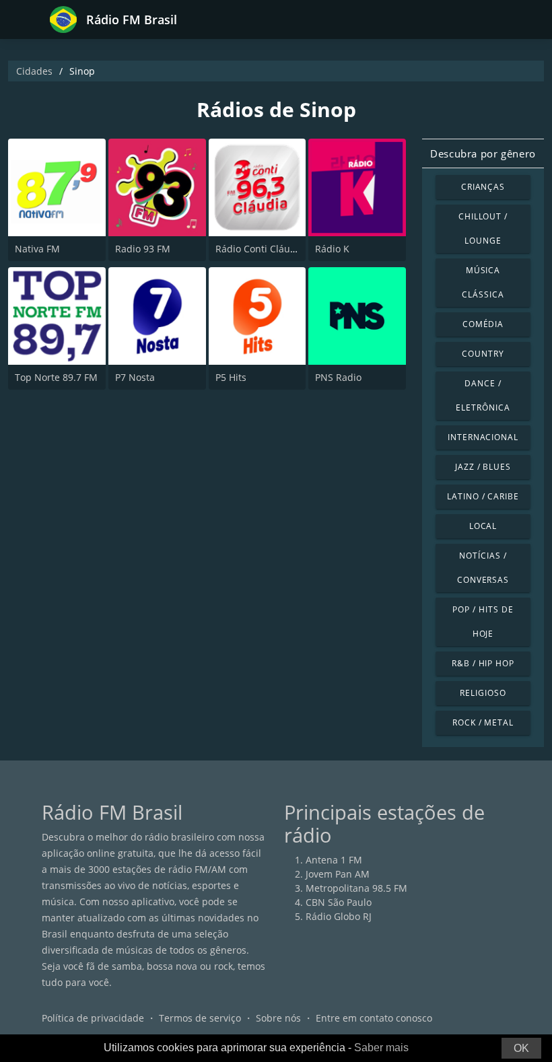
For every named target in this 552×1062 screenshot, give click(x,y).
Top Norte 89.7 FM (56, 377)
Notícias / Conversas (483, 568)
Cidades (34, 71)
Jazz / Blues (483, 466)
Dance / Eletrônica (483, 395)
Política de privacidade (93, 1018)
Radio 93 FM (142, 248)
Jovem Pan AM (338, 874)
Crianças (483, 186)
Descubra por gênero (482, 153)
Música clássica (483, 282)
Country (483, 353)
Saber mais (381, 1047)
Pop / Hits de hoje (482, 621)
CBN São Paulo (339, 902)
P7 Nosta (135, 377)
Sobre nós (278, 1018)
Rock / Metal (483, 722)
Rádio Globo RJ (339, 916)
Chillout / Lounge (483, 228)
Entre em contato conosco (374, 1018)
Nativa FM (37, 248)
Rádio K (332, 248)
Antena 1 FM (334, 859)
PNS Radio (338, 377)
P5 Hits (230, 377)
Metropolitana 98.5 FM (356, 888)
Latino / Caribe (483, 496)
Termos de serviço (200, 1018)
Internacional (483, 437)
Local (483, 526)
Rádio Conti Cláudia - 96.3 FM (281, 248)
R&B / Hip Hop (483, 663)
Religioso (483, 693)
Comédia (483, 324)
